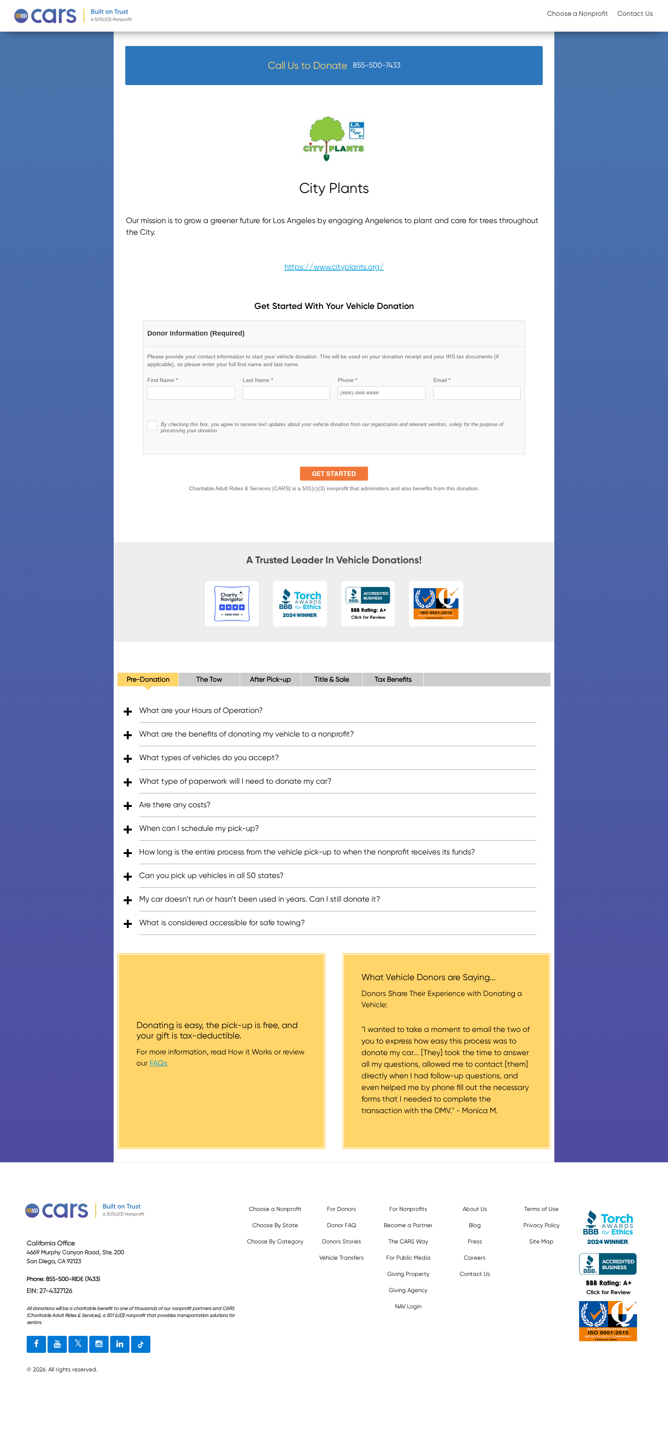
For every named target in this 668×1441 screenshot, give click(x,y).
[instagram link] (99, 1344)
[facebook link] (36, 1344)
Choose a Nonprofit (577, 13)
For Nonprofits (408, 1209)
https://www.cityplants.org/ (334, 267)
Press (475, 1241)
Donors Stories (341, 1241)
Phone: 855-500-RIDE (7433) (63, 1279)
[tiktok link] (140, 1344)
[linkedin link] (120, 1344)
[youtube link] (57, 1344)
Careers (475, 1257)
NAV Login (408, 1306)
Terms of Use (541, 1209)
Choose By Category (275, 1241)
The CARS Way (408, 1241)
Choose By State (275, 1225)
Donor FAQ (341, 1225)
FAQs (158, 1063)
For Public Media (408, 1257)
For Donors (341, 1209)
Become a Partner (408, 1225)
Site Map (541, 1241)
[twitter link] (78, 1344)
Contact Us (635, 13)
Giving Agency (408, 1290)
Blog (475, 1225)
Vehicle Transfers (341, 1257)
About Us (475, 1209)
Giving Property (408, 1273)
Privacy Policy (541, 1225)
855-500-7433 (376, 65)
